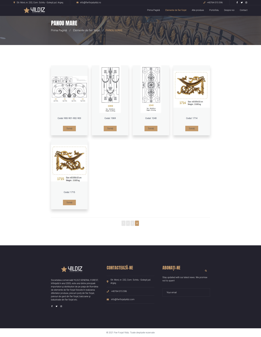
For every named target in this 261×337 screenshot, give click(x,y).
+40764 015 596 (214, 2)
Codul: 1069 (110, 118)
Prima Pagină (153, 10)
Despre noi (229, 10)
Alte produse (198, 10)
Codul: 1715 (69, 192)
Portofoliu (214, 10)
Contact (243, 10)
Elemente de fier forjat (175, 10)
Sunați (69, 128)
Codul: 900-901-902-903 (69, 118)
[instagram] (246, 2)
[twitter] (242, 2)
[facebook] (237, 2)
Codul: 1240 (151, 118)
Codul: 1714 (191, 118)
